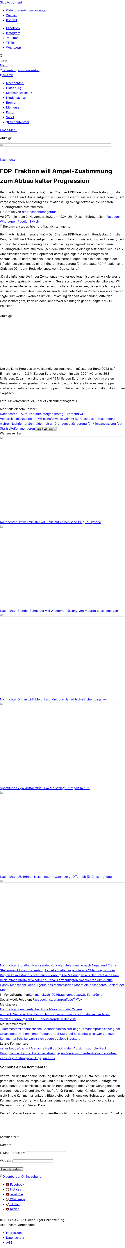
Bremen (11, 102)
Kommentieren (24, 428)
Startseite (7, 428)
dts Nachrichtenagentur (39, 212)
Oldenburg (13, 88)
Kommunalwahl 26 (19, 93)
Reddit (22, 221)
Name (5, 1145)
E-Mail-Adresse (12, 1153)
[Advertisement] (62, 341)
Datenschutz (15, 1237)
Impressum (14, 1233)
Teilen (38, 429)
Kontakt (11, 20)
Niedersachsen (17, 97)
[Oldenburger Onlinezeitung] (20, 1176)
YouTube (12, 38)
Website (6, 1161)
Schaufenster (19, 122)
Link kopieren (49, 429)
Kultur (10, 112)
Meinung (12, 107)
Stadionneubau (70, 995)
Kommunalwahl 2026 (44, 995)
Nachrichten (15, 83)
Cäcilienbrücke (91, 995)
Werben (11, 15)
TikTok (11, 43)
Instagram (13, 33)
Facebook (13, 28)
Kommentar (9, 1137)
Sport (10, 117)
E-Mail (34, 221)
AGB (9, 1242)
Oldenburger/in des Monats (25, 10)
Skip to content (11, 2)
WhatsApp (13, 47)
